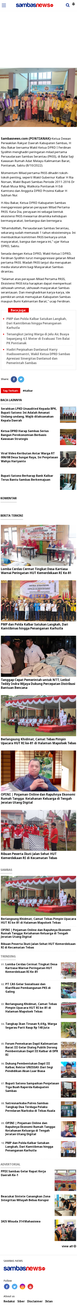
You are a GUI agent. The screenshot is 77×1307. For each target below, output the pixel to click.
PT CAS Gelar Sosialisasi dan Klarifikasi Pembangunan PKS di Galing (28, 988)
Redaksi (9, 1301)
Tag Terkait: (10, 390)
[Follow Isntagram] (22, 1286)
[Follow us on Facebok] (7, 1286)
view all (68, 1246)
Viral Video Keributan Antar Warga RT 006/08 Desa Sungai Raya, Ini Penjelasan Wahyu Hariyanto (29, 457)
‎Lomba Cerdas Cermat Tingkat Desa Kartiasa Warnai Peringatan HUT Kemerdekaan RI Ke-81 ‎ (36, 571)
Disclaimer (35, 1301)
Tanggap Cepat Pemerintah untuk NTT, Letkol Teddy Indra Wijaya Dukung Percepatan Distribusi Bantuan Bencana (38, 684)
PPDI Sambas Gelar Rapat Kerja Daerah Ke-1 (23, 1173)
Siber (21, 1301)
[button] (73, 2)
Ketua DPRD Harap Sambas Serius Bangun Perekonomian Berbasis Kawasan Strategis (25, 435)
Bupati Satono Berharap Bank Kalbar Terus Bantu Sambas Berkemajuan (27, 478)
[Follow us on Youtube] (30, 1286)
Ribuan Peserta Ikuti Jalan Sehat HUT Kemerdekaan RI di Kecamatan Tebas (29, 856)
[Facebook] (14, 379)
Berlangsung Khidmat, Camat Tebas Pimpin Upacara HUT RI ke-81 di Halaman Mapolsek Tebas (38, 741)
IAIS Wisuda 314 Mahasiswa (20, 1221)
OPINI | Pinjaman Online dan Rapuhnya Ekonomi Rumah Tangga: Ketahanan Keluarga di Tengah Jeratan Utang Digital (38, 798)
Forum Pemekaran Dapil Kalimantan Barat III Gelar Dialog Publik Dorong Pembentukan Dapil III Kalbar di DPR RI (31, 1049)
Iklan (49, 1301)
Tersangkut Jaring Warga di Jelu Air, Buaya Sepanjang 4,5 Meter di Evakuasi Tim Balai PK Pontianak (38, 338)
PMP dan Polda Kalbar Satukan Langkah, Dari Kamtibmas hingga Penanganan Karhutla (36, 323)
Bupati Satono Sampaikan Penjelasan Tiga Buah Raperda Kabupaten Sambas (32, 1087)
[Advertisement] (38, 27)
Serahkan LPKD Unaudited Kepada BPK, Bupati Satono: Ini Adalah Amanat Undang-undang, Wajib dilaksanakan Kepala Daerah (29, 414)
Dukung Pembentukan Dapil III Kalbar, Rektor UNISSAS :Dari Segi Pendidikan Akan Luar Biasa (29, 1067)
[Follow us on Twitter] (14, 1286)
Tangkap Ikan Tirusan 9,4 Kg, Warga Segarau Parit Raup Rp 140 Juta (31, 1025)
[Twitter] (21, 379)
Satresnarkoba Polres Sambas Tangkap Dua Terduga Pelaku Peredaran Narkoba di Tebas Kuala (30, 1107)
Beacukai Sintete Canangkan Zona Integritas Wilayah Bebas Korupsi (25, 1198)
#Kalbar (28, 390)
